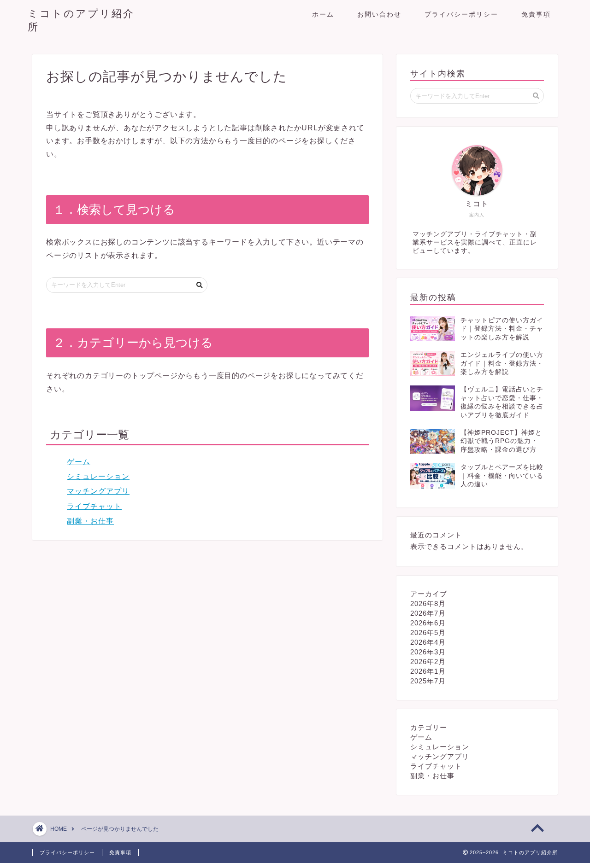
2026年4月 (428, 642)
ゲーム (78, 462)
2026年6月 (428, 623)
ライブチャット (94, 506)
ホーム (323, 14)
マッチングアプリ (98, 491)
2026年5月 (428, 632)
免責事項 (536, 14)
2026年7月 (428, 613)
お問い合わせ (379, 14)
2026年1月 (428, 671)
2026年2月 (428, 661)
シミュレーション (98, 476)
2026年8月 (428, 603)
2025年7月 (428, 681)
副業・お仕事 (90, 521)
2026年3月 (428, 652)
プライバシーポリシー (461, 14)
